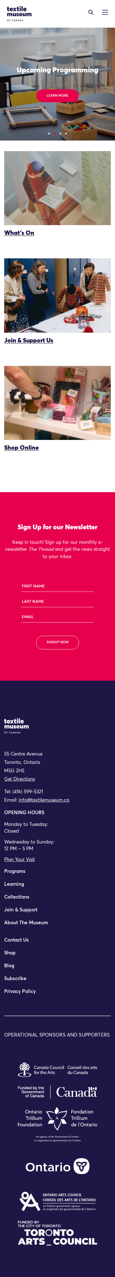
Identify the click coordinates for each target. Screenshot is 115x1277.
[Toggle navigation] (91, 12)
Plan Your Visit (19, 859)
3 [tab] (60, 133)
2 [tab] (55, 133)
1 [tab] (49, 133)
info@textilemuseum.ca (44, 800)
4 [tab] (66, 133)
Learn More (57, 95)
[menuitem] (57, 874)
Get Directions (19, 779)
